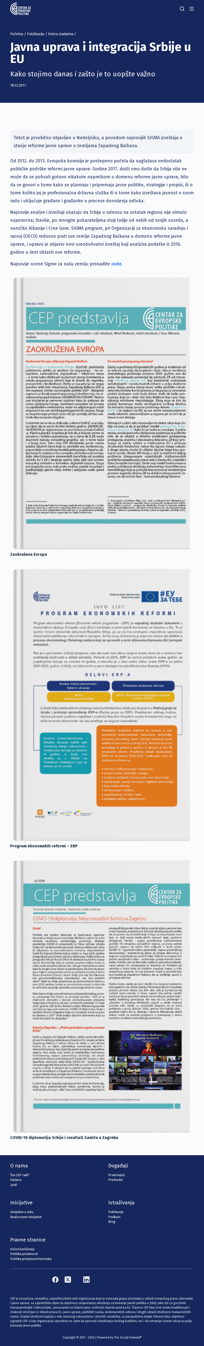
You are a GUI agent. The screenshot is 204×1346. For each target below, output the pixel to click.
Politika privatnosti (24, 1254)
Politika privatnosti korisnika (30, 1259)
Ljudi (13, 1185)
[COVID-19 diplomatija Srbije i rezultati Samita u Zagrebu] (102, 995)
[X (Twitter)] (68, 1279)
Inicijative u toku (21, 1212)
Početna (16, 34)
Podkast (114, 1217)
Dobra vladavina (60, 34)
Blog (111, 1222)
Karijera (15, 1180)
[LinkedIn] (86, 1279)
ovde (116, 264)
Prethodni (115, 1180)
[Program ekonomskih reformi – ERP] (102, 704)
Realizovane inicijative (26, 1217)
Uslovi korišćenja (22, 1249)
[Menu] (191, 8)
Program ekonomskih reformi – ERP (44, 846)
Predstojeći (116, 1175)
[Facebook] (55, 1279)
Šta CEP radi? (19, 1175)
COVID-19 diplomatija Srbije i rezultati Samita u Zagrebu (64, 1137)
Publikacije (35, 34)
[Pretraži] (182, 8)
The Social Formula (127, 1337)
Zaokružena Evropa (28, 554)
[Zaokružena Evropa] (102, 412)
